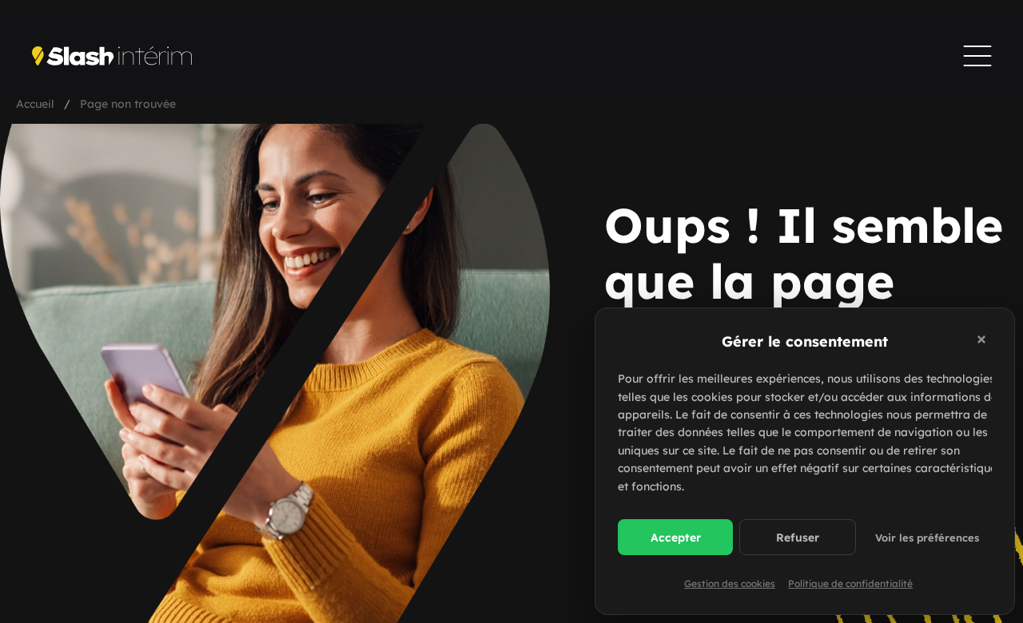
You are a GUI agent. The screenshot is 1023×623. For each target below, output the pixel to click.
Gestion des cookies (729, 583)
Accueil (35, 104)
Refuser (797, 537)
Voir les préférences (927, 537)
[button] (984, 342)
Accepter (676, 537)
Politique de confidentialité (850, 583)
